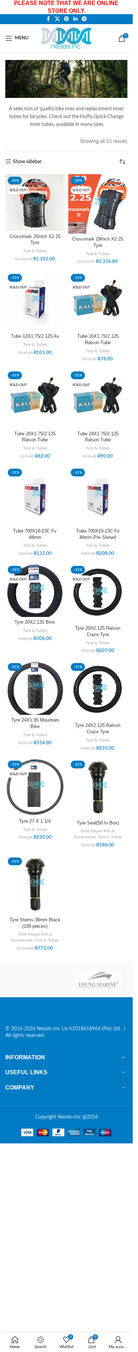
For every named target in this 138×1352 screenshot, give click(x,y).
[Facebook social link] (48, 19)
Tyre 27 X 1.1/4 (35, 821)
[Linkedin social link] (75, 19)
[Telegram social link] (84, 19)
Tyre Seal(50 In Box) (98, 823)
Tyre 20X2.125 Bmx (35, 622)
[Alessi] (35, 979)
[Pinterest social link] (66, 19)
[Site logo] (67, 37)
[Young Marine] (98, 979)
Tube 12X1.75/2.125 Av (35, 336)
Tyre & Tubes (35, 251)
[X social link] (57, 19)
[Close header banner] (124, 7)
